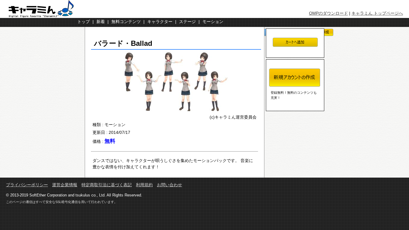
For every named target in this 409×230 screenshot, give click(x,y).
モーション (212, 21)
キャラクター (159, 21)
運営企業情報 (64, 185)
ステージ (187, 21)
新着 (100, 21)
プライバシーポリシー (27, 185)
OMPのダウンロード (328, 13)
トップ (83, 21)
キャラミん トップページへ (377, 13)
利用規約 (144, 185)
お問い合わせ (169, 185)
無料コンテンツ (126, 21)
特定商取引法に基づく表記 (106, 185)
